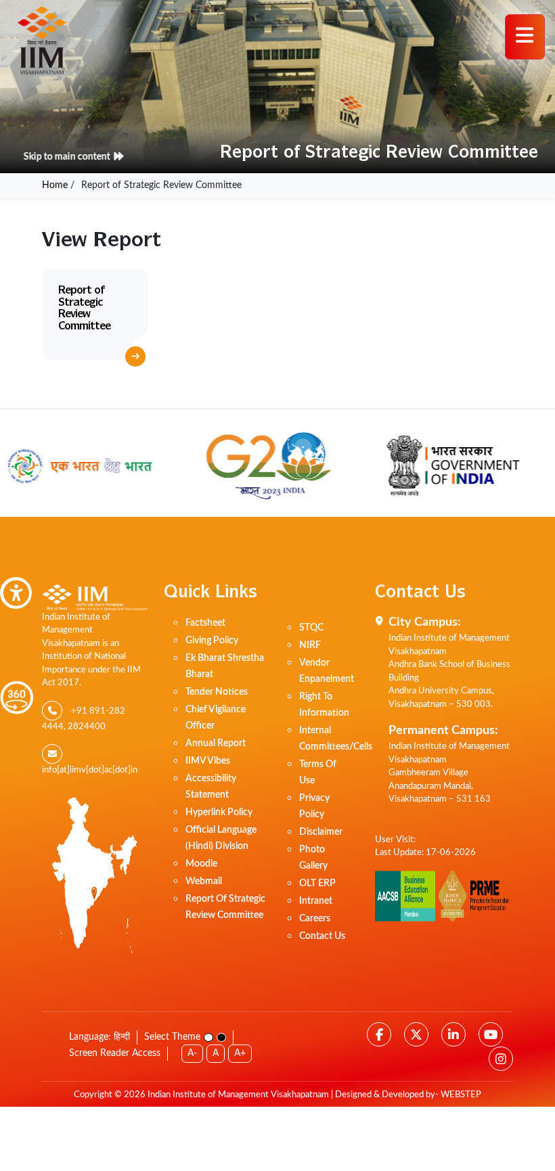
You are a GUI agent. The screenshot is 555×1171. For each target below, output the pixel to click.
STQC (311, 628)
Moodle (201, 864)
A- (192, 1053)
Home (55, 185)
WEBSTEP (461, 1094)
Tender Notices (216, 692)
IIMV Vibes (207, 761)
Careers (314, 918)
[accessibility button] (16, 593)
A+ (240, 1053)
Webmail (203, 881)
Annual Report (215, 743)
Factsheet (205, 623)
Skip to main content (56, 157)
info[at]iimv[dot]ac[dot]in (89, 770)
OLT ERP (317, 883)
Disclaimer (320, 832)
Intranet (315, 901)
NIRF (310, 645)
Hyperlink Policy (218, 812)
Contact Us (322, 936)
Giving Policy (211, 640)
